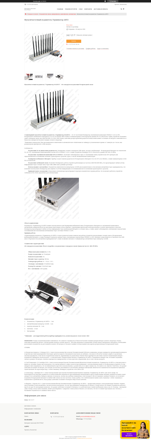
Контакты (88, 9)
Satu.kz (84, 436)
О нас (81, 9)
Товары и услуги (71, 9)
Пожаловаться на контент (84, 438)
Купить (73, 41)
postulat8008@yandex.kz (87, 416)
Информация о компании (32, 409)
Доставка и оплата (101, 9)
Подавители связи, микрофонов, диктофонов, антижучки (57, 14)
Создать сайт (36, 1)
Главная (60, 9)
